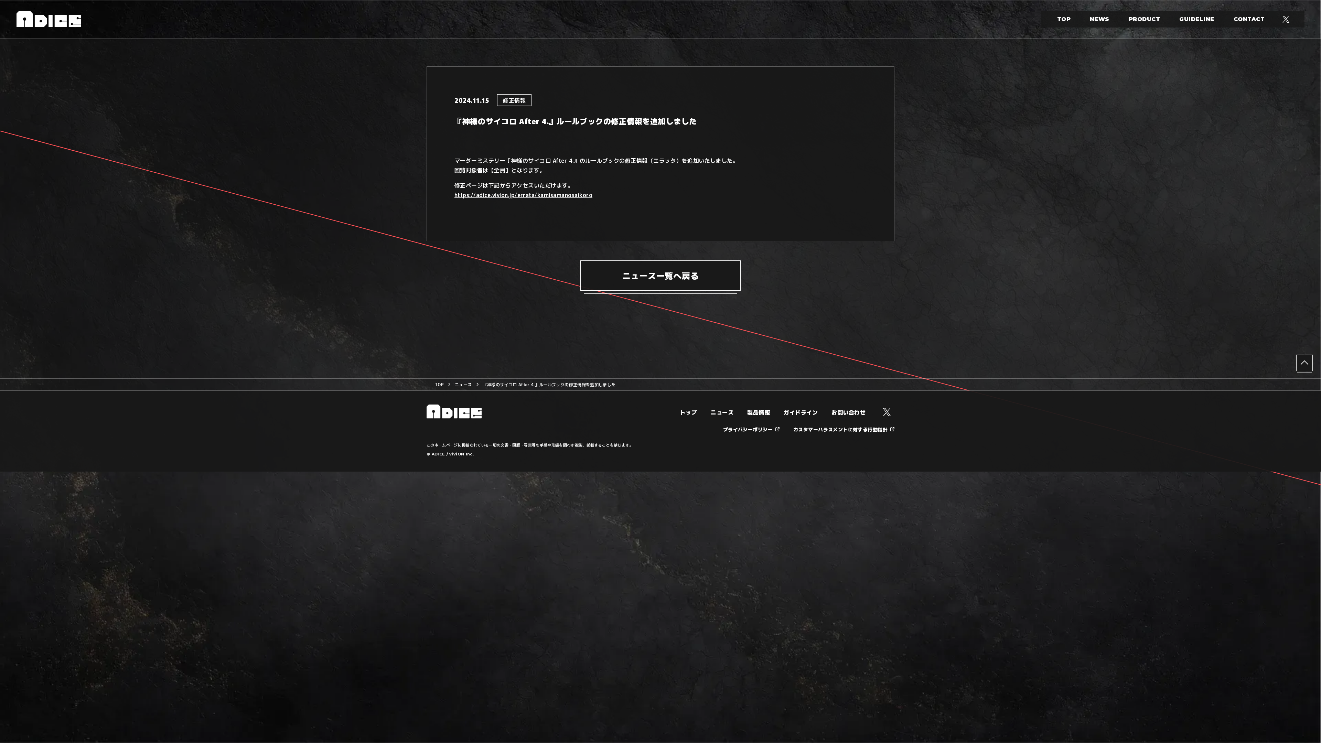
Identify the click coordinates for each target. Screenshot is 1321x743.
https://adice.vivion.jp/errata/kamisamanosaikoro (523, 195)
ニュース (463, 384)
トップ (688, 412)
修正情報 (514, 100)
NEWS (1099, 19)
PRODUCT (1144, 19)
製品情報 (758, 412)
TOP (1064, 19)
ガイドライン (801, 412)
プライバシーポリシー (748, 429)
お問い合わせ (848, 412)
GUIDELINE (1196, 19)
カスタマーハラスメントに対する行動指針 (840, 429)
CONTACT (1249, 19)
